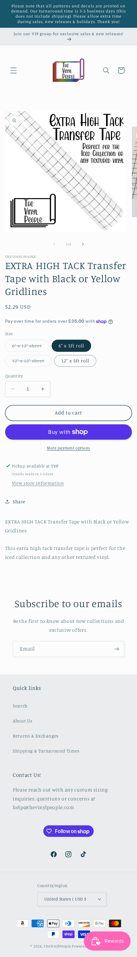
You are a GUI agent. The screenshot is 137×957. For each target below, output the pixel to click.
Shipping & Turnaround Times (46, 750)
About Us (22, 720)
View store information (38, 483)
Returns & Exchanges (36, 735)
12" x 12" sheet (32, 362)
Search (20, 705)
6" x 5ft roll (71, 345)
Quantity (14, 375)
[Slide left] (54, 244)
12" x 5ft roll (75, 360)
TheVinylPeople (57, 946)
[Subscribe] (116, 649)
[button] (13, 70)
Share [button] (19, 501)
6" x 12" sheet (30, 347)
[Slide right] (83, 244)
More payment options (68, 447)
